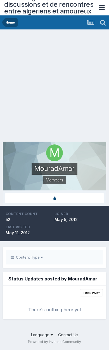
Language (41, 334)
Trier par (90, 292)
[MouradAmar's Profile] (54, 198)
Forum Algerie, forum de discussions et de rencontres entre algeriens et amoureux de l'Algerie (48, 7)
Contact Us (68, 334)
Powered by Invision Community (54, 342)
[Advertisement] (54, 87)
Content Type (27, 257)
